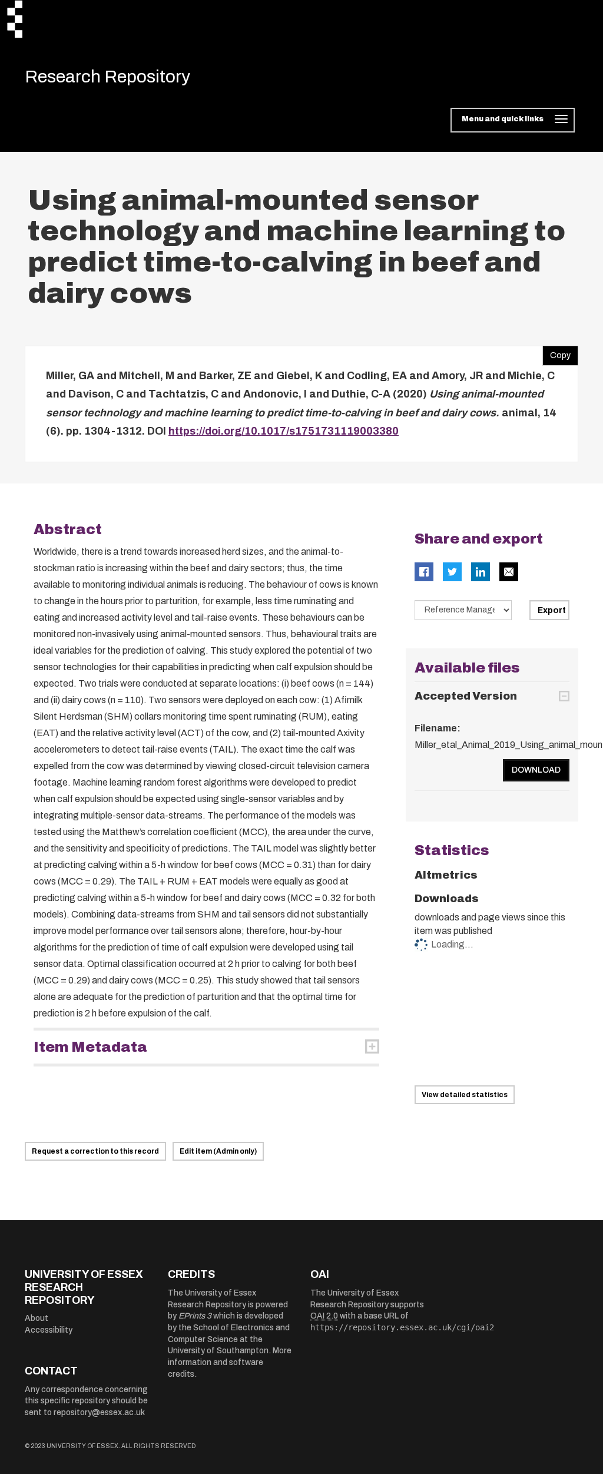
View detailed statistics (465, 1095)
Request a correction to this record (95, 1151)
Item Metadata (90, 1047)
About (36, 1318)
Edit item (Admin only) (218, 1151)
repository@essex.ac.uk (99, 1412)
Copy (556, 353)
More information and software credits (229, 1362)
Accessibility (48, 1330)
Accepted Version (466, 696)
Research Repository (107, 76)
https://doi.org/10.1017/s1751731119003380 (283, 431)
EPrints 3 (194, 1315)
